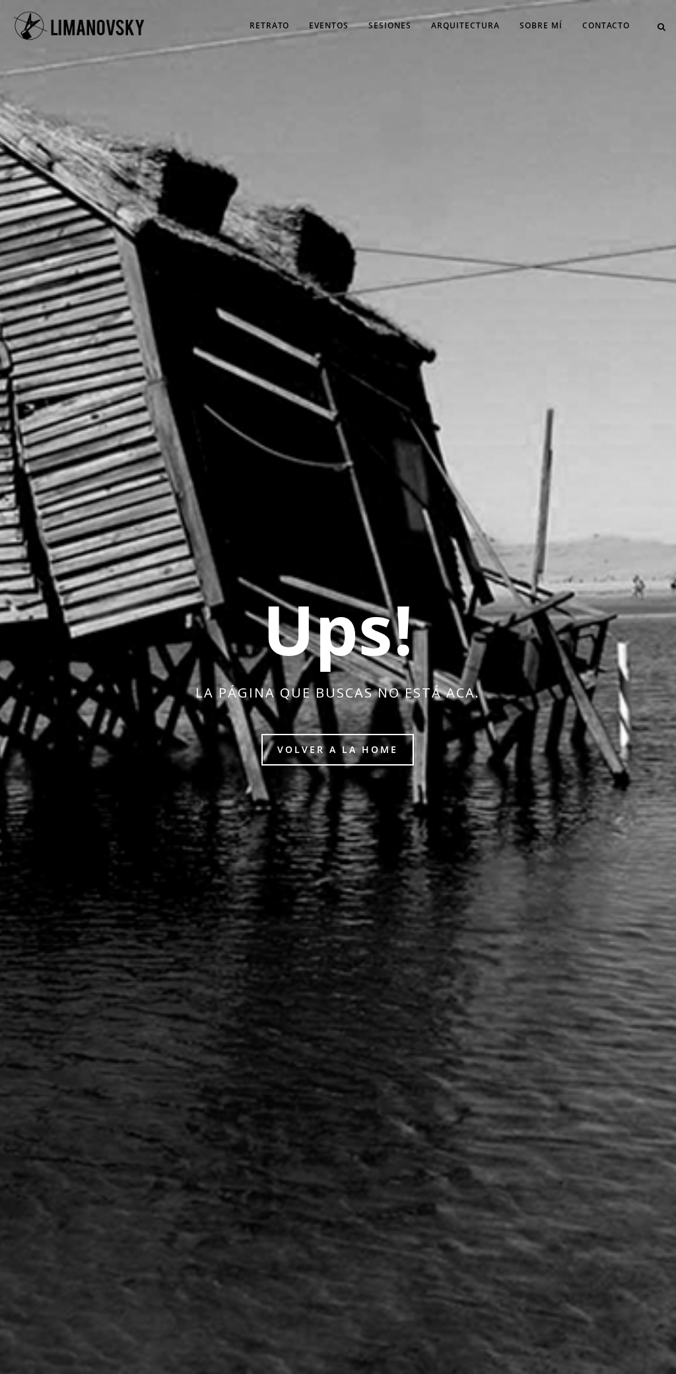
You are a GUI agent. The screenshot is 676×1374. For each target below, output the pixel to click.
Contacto (606, 25)
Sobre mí (541, 25)
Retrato (269, 25)
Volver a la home (337, 749)
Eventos (329, 25)
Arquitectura (465, 25)
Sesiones (389, 25)
